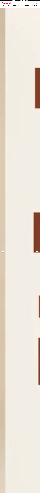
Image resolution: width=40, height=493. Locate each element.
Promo (27, 7)
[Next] (37, 252)
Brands (22, 7)
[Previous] (3, 252)
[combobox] (20, 3)
